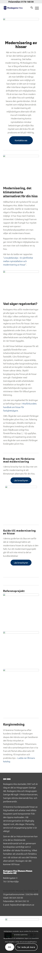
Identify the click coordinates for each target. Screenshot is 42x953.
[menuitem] (30, 7)
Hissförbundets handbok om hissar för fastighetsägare (20, 407)
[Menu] (36, 7)
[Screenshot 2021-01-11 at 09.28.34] (21, 502)
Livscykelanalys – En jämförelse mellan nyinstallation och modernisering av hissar (18, 261)
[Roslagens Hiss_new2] (17, 7)
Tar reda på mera (26, 947)
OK (9, 947)
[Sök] (30, 7)
